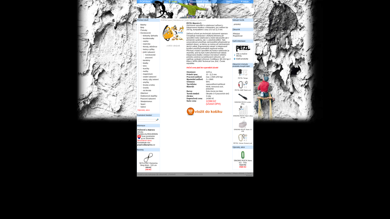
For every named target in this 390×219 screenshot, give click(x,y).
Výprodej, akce (143, 110)
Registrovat (237, 36)
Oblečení (144, 93)
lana (145, 66)
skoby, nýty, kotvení (151, 79)
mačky (145, 71)
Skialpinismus (146, 101)
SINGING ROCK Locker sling (242, 103)
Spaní (142, 104)
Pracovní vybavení (148, 99)
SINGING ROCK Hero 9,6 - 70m (243, 162)
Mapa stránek (238, 173)
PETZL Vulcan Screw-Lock (242, 143)
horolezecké (150, 55)
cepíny (145, 41)
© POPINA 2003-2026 (194, 174)
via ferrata (147, 90)
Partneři (172, 174)
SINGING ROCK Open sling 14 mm (243, 116)
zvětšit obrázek (173, 46)
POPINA (145, 1)
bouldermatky (148, 38)
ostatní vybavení (149, 77)
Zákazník (236, 29)
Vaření (143, 107)
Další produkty (242, 59)
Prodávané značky (200, 1)
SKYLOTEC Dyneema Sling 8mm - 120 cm (148, 164)
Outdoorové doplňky (148, 96)
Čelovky (143, 30)
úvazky (146, 88)
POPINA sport (166, 20)
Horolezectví (145, 33)
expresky (146, 44)
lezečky (146, 69)
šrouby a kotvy (149, 85)
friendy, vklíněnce (150, 47)
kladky (145, 63)
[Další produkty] (235, 59)
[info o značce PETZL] (235, 55)
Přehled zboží (142, 20)
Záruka (140, 132)
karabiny (146, 60)
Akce (220, 173)
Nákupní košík (238, 20)
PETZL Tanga (243, 78)
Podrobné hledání (144, 115)
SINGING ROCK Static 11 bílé (243, 130)
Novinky (140, 150)
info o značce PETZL (241, 55)
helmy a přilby (148, 49)
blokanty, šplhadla (150, 36)
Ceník (249, 173)
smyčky (146, 82)
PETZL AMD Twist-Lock (243, 90)
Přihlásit (236, 34)
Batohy (143, 25)
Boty (142, 27)
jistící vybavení (149, 52)
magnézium (148, 74)
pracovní (148, 58)
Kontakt (245, 1)
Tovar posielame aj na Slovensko (148, 137)
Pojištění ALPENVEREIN (147, 134)
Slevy (229, 1)
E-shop (173, 1)
